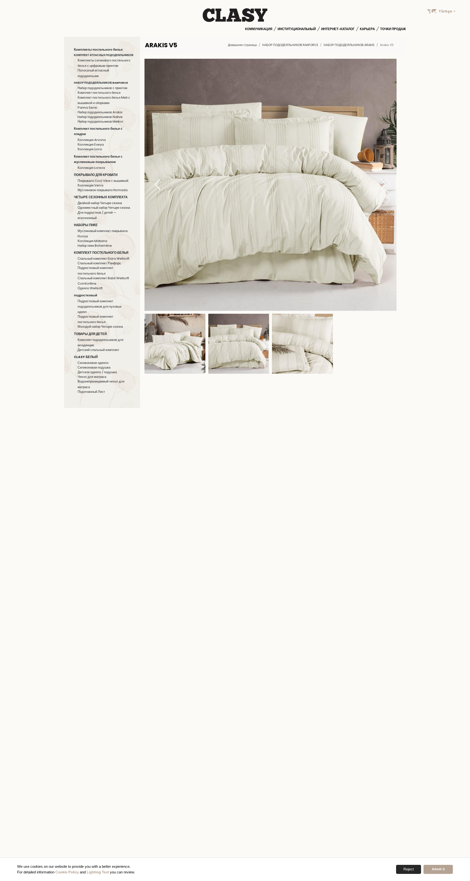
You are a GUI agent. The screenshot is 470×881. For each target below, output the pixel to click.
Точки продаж (393, 29)
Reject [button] (408, 869)
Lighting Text (98, 872)
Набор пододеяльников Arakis (349, 45)
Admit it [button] (438, 869)
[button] (383, 184)
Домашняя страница (242, 45)
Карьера (367, 29)
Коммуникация (258, 29)
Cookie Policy (67, 872)
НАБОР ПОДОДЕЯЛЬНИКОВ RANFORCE (290, 45)
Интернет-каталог (337, 29)
